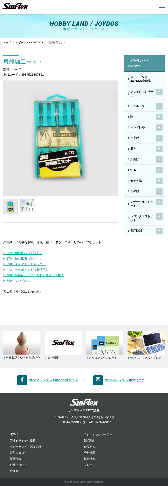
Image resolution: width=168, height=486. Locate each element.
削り (133, 116)
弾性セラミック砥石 (22, 440)
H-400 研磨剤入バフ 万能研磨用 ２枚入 (33, 275)
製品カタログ (18, 452)
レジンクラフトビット (141, 218)
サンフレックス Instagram (124, 380)
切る (133, 169)
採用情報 (89, 458)
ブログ (88, 465)
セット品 (136, 180)
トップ (6, 42)
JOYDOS (136, 230)
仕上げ (134, 138)
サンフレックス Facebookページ (53, 380)
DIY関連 (89, 440)
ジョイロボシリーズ (141, 93)
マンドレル (137, 127)
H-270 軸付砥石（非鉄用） (22, 258)
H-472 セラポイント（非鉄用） (26, 269)
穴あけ (134, 159)
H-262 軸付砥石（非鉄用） (22, 253)
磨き (133, 148)
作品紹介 (89, 446)
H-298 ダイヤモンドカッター (24, 264)
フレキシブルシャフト (98, 434)
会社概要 (89, 452)
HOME (14, 434)
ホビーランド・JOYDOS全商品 (140, 79)
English (14, 470)
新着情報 (15, 458)
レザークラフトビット (141, 203)
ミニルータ (137, 106)
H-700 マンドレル (16, 280)
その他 (134, 191)
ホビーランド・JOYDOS (29, 42)
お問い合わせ (18, 465)
